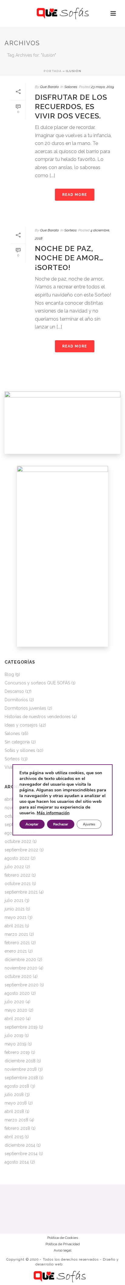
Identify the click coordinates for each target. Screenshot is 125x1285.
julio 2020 (14, 1001)
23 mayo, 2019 (102, 87)
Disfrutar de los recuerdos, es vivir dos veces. (71, 106)
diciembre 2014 (20, 1145)
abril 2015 (14, 1136)
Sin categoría (17, 742)
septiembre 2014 (21, 1153)
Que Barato (49, 87)
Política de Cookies (62, 1238)
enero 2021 (16, 951)
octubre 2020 (18, 976)
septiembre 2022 (21, 849)
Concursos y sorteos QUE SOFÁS (37, 682)
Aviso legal (62, 1250)
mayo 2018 (16, 1103)
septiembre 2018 (21, 1077)
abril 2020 (15, 1018)
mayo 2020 (16, 1010)
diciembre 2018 (20, 1060)
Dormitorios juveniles (25, 708)
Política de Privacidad (63, 1244)
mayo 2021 (15, 917)
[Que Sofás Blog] (63, 13)
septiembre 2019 (21, 1027)
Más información (53, 813)
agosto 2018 (17, 1086)
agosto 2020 (17, 993)
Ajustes (89, 824)
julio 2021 (14, 900)
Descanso (14, 691)
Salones (70, 87)
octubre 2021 (18, 883)
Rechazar (60, 824)
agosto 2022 (17, 858)
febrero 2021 (17, 942)
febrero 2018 (17, 1128)
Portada (53, 71)
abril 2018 (14, 1111)
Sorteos (70, 230)
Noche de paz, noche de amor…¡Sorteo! (69, 258)
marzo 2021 (16, 934)
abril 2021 (14, 925)
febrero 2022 (17, 875)
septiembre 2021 (21, 892)
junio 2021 (15, 908)
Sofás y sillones (20, 750)
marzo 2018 (16, 1119)
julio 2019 (14, 1035)
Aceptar (32, 824)
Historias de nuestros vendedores (38, 716)
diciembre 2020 (20, 959)
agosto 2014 (17, 1162)
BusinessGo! (77, 1264)
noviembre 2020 (21, 968)
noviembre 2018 (21, 1069)
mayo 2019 (15, 1044)
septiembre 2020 (22, 984)
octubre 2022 (18, 841)
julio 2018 (14, 1094)
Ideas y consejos (21, 725)
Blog (9, 674)
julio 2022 (14, 866)
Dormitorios (16, 699)
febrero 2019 (17, 1052)
